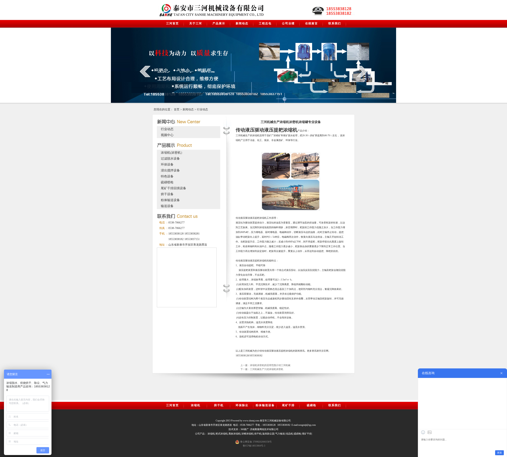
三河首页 (172, 23)
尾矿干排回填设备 (173, 188)
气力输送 (280, 433)
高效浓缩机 (234, 433)
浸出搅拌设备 (170, 170)
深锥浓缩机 (247, 433)
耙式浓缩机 (222, 433)
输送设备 (167, 206)
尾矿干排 (288, 405)
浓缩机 (195, 405)
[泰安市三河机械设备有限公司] (191, 10)
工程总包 (265, 23)
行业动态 (202, 109)
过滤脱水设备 (170, 158)
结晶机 (289, 433)
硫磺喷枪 (167, 182)
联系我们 (334, 23)
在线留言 (311, 23)
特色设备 (167, 176)
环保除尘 (242, 405)
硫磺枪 (311, 405)
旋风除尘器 (268, 433)
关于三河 (195, 23)
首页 (176, 109)
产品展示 (219, 23)
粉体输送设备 (170, 200)
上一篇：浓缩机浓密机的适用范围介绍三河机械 (265, 365)
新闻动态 (242, 23)
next (362, 71)
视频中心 (167, 135)
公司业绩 (288, 23)
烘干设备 (167, 194)
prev (145, 71)
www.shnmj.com (251, 420)
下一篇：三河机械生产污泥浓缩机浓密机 (261, 369)
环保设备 (167, 164)
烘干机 (219, 405)
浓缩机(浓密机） (172, 152)
